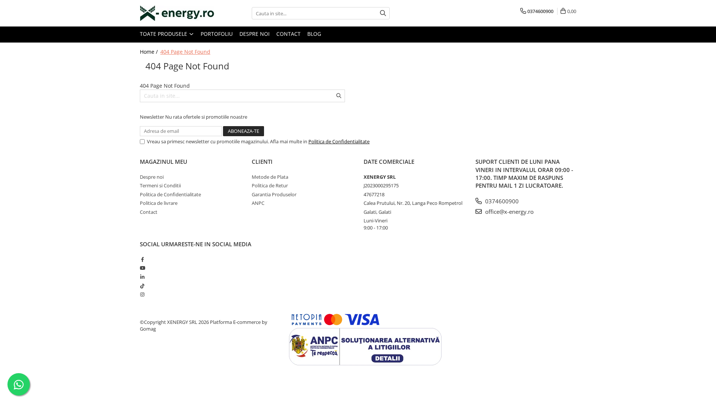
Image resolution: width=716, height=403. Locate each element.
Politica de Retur (270, 185)
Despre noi (254, 33)
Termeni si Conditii (160, 185)
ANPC (258, 203)
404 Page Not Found (185, 51)
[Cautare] (383, 13)
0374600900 (501, 201)
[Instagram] (142, 294)
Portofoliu (217, 33)
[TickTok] (142, 285)
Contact (288, 33)
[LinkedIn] (142, 277)
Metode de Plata (270, 177)
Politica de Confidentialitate (339, 141)
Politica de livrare (159, 203)
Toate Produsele (164, 33)
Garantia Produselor (274, 194)
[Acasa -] (177, 13)
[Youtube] (142, 268)
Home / (149, 51)
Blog (314, 33)
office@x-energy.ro (509, 211)
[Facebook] (142, 259)
